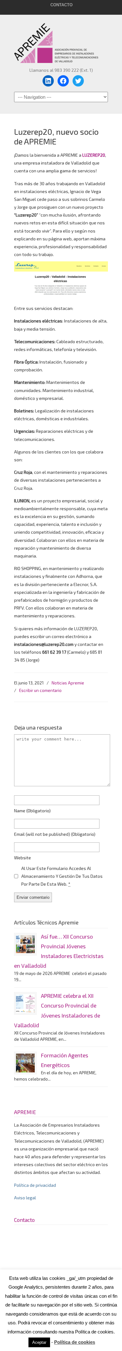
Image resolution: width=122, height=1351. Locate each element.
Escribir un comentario (40, 690)
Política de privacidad (35, 1185)
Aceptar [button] (39, 1342)
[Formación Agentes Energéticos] (25, 1063)
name (32, 810)
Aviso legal (25, 1197)
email (54, 834)
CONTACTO (61, 5)
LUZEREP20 (93, 155)
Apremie (61, 40)
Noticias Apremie (68, 682)
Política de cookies (74, 1342)
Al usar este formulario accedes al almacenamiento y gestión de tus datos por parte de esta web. (62, 876)
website (22, 857)
